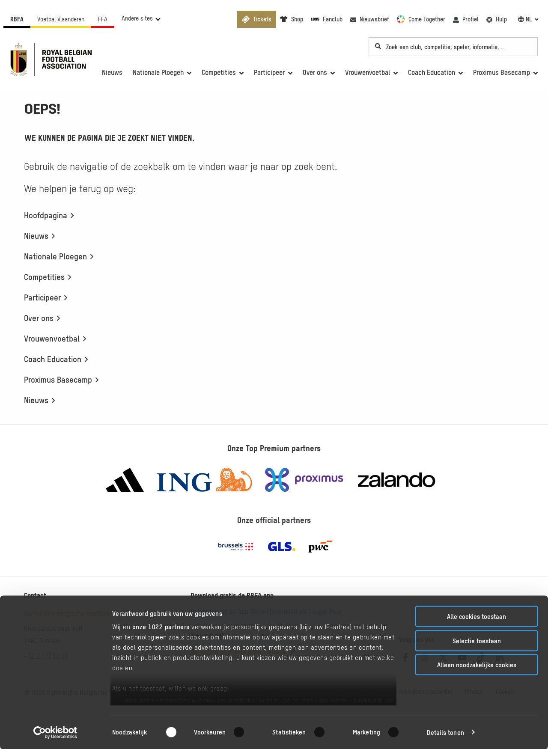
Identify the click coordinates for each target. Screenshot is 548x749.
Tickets (262, 19)
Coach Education (52, 359)
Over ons (39, 318)
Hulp (501, 19)
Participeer (42, 297)
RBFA (17, 19)
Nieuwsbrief (374, 19)
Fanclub (332, 19)
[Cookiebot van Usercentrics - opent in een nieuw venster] (55, 732)
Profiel (470, 19)
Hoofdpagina (45, 215)
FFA (102, 19)
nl (529, 19)
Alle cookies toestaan (476, 616)
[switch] (244, 732)
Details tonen (445, 732)
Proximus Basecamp (58, 379)
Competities (44, 277)
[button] (141, 18)
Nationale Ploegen (55, 256)
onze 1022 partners (161, 626)
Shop (297, 19)
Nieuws (36, 236)
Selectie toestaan (477, 640)
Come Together (426, 19)
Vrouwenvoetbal (52, 338)
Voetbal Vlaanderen (60, 19)
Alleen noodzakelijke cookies (476, 665)
